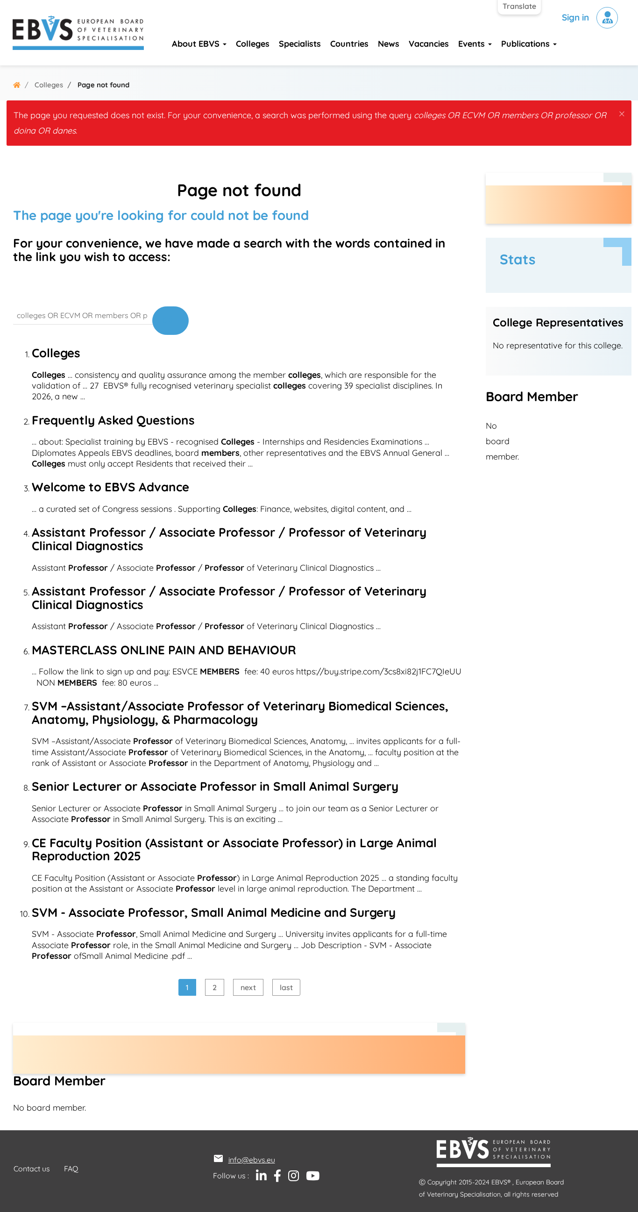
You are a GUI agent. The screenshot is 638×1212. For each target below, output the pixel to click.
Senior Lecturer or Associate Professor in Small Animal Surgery (215, 786)
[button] (622, 112)
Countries (349, 43)
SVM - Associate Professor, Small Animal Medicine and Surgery (214, 912)
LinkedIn (258, 1176)
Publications (526, 43)
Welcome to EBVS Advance (110, 487)
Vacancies (429, 43)
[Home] (78, 32)
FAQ (71, 1168)
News (388, 43)
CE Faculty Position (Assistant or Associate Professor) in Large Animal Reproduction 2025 (234, 849)
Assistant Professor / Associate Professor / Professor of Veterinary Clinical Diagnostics (229, 538)
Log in (607, 17)
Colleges (252, 43)
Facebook (274, 1176)
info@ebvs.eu (251, 1159)
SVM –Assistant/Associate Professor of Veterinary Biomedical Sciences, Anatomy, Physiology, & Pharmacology (240, 712)
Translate (519, 6)
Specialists (300, 43)
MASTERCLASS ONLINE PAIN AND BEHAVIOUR (164, 650)
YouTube (309, 1176)
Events (472, 43)
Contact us (32, 1168)
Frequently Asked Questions (113, 420)
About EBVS (197, 43)
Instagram (290, 1176)
